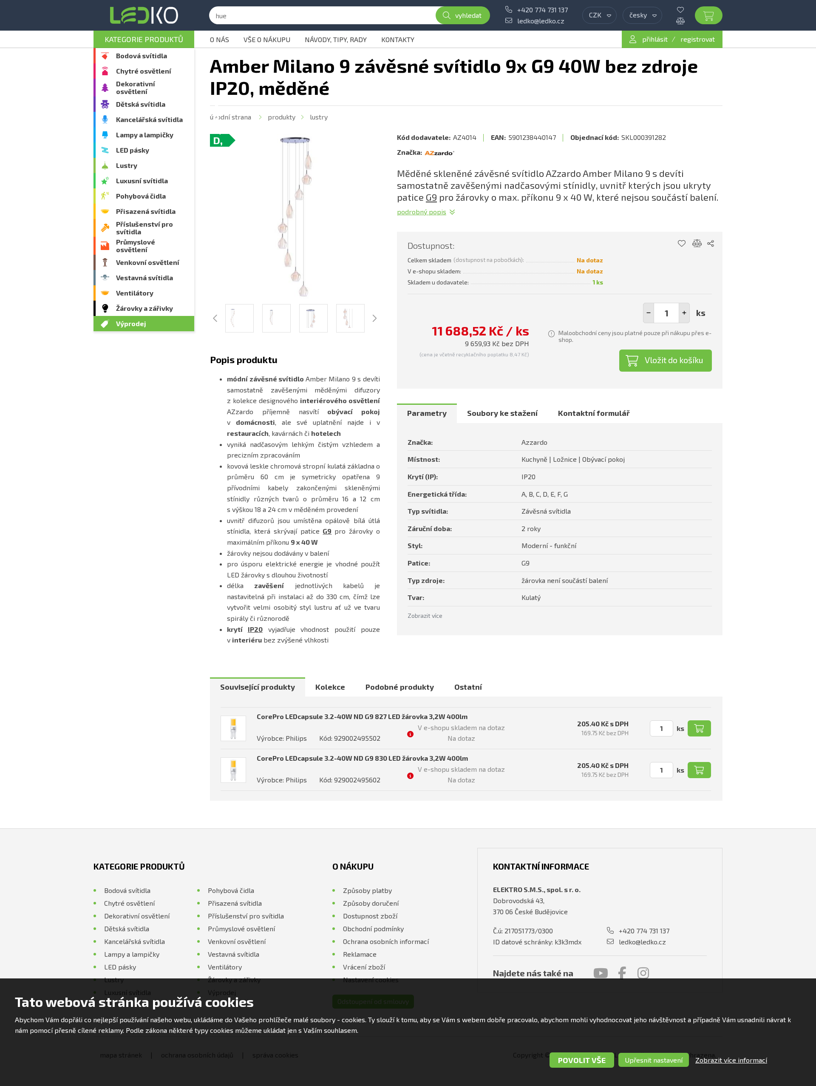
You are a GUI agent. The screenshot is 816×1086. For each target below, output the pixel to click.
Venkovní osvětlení (147, 262)
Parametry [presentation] (427, 413)
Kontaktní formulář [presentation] (594, 413)
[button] (684, 313)
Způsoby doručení (371, 903)
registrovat (697, 39)
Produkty (281, 117)
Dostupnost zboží (370, 916)
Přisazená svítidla (146, 211)
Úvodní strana (230, 117)
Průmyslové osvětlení (135, 245)
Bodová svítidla (141, 55)
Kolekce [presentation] (330, 686)
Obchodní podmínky (373, 928)
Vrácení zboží (364, 967)
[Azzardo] (439, 152)
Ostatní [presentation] (468, 686)
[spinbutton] (666, 313)
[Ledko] (144, 15)
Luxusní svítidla (142, 180)
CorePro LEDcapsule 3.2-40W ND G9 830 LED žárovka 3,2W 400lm (362, 758)
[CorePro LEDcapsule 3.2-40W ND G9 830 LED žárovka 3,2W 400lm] (233, 770)
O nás (219, 39)
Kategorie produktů (144, 39)
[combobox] (599, 15)
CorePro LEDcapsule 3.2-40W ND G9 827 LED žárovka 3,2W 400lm (362, 716)
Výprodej (131, 323)
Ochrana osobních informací (386, 941)
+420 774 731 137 (542, 10)
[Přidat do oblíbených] (681, 243)
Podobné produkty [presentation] (400, 686)
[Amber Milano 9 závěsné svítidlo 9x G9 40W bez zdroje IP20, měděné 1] (295, 219)
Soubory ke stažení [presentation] (502, 413)
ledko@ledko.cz (540, 21)
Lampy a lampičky (144, 135)
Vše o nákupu (267, 39)
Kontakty (397, 39)
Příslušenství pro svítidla (144, 228)
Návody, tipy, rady (336, 39)
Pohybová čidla (141, 196)
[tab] (427, 413)
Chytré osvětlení (143, 71)
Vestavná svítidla (144, 277)
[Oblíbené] (686, 9)
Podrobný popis (421, 212)
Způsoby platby (367, 890)
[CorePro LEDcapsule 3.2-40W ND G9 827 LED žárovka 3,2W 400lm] (233, 728)
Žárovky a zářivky (144, 308)
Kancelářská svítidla (149, 119)
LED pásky (132, 150)
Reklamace (360, 954)
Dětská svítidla (140, 104)
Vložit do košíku (674, 360)
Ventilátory (134, 293)
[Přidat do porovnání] (697, 243)
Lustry (126, 165)
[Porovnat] (686, 20)
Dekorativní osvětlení (135, 87)
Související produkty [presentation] (257, 686)
